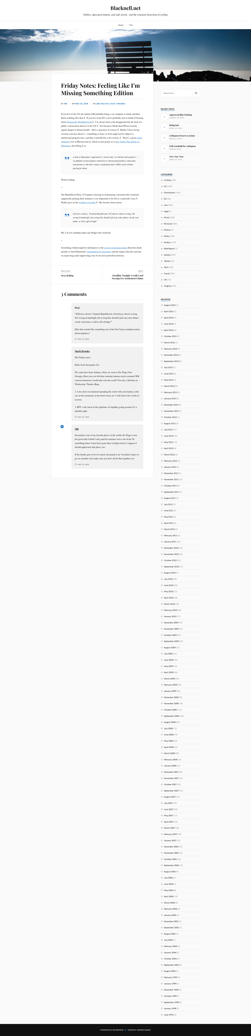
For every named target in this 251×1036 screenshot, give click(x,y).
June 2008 (168, 734)
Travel (166, 273)
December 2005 (171, 921)
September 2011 (171, 492)
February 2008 (170, 759)
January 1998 (170, 1008)
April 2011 (168, 523)
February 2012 (170, 461)
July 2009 (168, 653)
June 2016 (168, 323)
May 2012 (168, 442)
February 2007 (170, 834)
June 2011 (168, 510)
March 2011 (169, 529)
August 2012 (170, 423)
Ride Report (169, 248)
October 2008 (170, 709)
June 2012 (168, 436)
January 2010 (170, 616)
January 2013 (170, 398)
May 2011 (168, 516)
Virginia (120, 104)
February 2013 (170, 392)
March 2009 (169, 678)
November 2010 (171, 554)
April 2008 (168, 747)
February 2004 (170, 946)
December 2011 (171, 473)
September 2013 (171, 361)
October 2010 (170, 560)
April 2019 (168, 317)
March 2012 (169, 454)
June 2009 (168, 660)
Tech (112, 104)
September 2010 (171, 566)
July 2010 (168, 579)
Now (131, 25)
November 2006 (171, 853)
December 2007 (171, 772)
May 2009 (168, 666)
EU (165, 198)
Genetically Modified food (79, 121)
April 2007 (168, 821)
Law (98, 104)
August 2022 (170, 305)
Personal (168, 223)
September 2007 (171, 790)
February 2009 (170, 684)
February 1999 (170, 977)
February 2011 (170, 535)
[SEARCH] (196, 93)
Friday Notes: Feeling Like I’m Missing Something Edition (100, 89)
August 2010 (170, 572)
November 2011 (171, 479)
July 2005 (168, 940)
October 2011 (170, 485)
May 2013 (168, 380)
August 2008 (170, 722)
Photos (167, 230)
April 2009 (168, 672)
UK (165, 279)
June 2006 (168, 884)
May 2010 (168, 591)
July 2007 (168, 803)
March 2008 (169, 753)
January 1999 (170, 983)
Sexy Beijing (67, 275)
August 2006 (170, 871)
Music (166, 217)
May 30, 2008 (81, 104)
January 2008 (170, 765)
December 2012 (171, 404)
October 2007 (170, 784)
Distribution (169, 192)
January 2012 (170, 467)
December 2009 (171, 622)
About (120, 25)
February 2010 (170, 610)
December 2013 (171, 355)
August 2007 (170, 796)
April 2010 (168, 597)
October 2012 (170, 417)
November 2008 (171, 703)
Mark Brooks (82, 351)
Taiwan (167, 261)
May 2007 (168, 815)
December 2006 (171, 846)
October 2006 (170, 859)
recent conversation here (115, 247)
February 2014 (170, 348)
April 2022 (168, 311)
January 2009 (170, 691)
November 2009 (171, 628)
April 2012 (168, 448)
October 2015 (170, 336)
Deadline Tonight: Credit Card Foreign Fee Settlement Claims (127, 277)
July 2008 (168, 728)
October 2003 (170, 958)
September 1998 (171, 1002)
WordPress (118, 1030)
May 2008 (168, 741)
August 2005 (170, 933)
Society (167, 254)
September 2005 (171, 927)
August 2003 (170, 971)
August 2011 (170, 498)
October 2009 (170, 635)
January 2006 (170, 915)
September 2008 (171, 716)
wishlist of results (87, 202)
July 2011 (168, 504)
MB (65, 104)
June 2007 (168, 809)
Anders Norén (144, 1030)
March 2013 (169, 386)
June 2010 (168, 585)
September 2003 (171, 965)
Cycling (167, 180)
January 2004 (170, 952)
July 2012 (168, 429)
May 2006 (168, 890)
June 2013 (168, 373)
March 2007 (169, 828)
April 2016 (168, 330)
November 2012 (171, 411)
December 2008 (171, 697)
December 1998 (171, 989)
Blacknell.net (125, 8)
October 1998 (170, 996)
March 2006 (169, 902)
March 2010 (169, 604)
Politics (105, 104)
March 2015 (169, 342)
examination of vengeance (99, 251)
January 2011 (170, 541)
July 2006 (168, 877)
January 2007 (170, 840)
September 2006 (171, 865)
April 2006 (168, 896)
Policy (166, 236)
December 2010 (171, 548)
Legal (166, 211)
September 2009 (171, 641)
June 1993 (168, 1014)
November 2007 (171, 778)
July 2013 (168, 367)
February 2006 (170, 908)
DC (165, 186)
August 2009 (170, 647)
